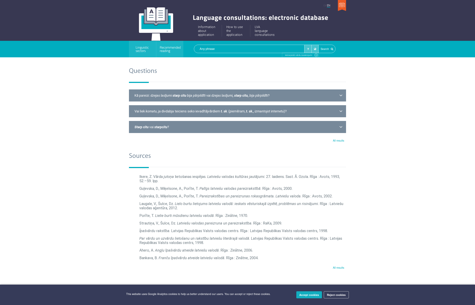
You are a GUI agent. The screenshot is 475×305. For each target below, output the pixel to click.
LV (325, 5)
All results (338, 140)
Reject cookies (336, 295)
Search (325, 49)
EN (328, 5)
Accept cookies (309, 295)
